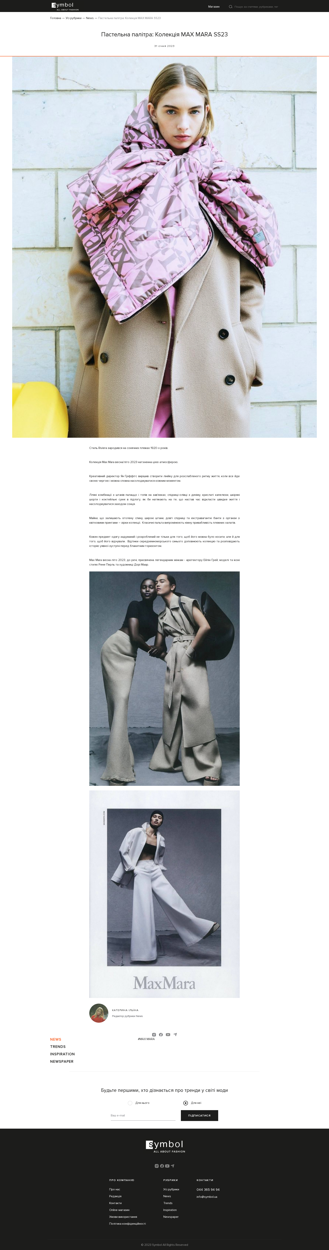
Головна (55, 18)
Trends (58, 1046)
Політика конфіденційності (127, 1224)
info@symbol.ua (207, 1197)
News (90, 18)
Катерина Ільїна (125, 1010)
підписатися (199, 1115)
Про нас (114, 1189)
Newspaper (62, 1061)
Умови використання (123, 1217)
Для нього (142, 1103)
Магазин (214, 7)
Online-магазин (119, 1210)
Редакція (115, 1196)
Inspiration (62, 1054)
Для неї (196, 1103)
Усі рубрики (73, 18)
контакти (205, 1180)
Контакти (115, 1203)
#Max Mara (146, 1039)
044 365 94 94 (208, 1190)
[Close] (230, 6)
